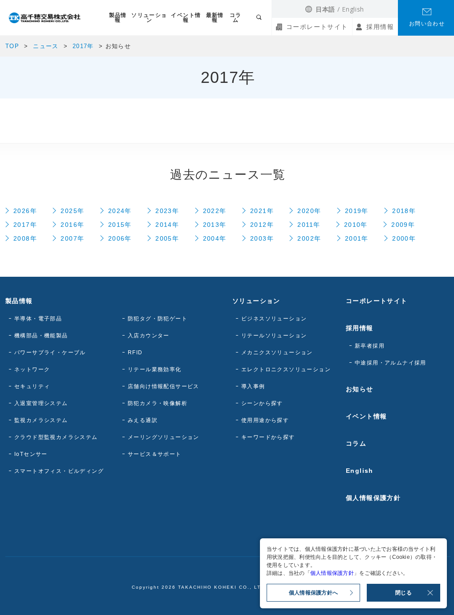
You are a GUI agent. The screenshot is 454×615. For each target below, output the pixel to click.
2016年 (72, 224)
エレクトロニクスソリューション (286, 369)
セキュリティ (32, 386)
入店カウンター (149, 335)
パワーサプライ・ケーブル (50, 352)
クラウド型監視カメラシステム (56, 437)
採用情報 (380, 26)
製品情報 (118, 17)
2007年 (72, 238)
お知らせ (359, 389)
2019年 (357, 210)
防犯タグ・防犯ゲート (157, 319)
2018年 (404, 210)
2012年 (262, 224)
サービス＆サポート (155, 454)
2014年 (167, 224)
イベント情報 (186, 17)
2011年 (308, 224)
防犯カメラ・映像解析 (157, 403)
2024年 (120, 210)
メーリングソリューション (163, 437)
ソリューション (149, 17)
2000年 (404, 238)
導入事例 (253, 386)
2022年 (215, 210)
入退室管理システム (41, 403)
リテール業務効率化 (155, 369)
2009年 (403, 224)
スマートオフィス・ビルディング (59, 471)
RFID (135, 352)
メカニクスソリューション (277, 352)
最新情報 (215, 17)
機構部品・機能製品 (41, 335)
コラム (236, 17)
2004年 (215, 238)
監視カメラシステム (41, 420)
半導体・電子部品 (38, 319)
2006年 (120, 238)
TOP (12, 46)
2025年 (72, 210)
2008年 (25, 238)
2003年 (262, 238)
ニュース (46, 46)
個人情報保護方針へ (313, 593)
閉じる (403, 593)
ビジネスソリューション (274, 319)
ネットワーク (32, 369)
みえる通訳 (143, 420)
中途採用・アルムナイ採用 (390, 363)
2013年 (215, 224)
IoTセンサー (31, 454)
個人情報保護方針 (373, 497)
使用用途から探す (265, 420)
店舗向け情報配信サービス (163, 386)
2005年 (167, 238)
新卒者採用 (370, 346)
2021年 (262, 210)
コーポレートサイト (317, 26)
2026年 (25, 210)
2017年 (83, 46)
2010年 (356, 224)
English (353, 9)
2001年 (357, 238)
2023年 (167, 210)
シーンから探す (262, 403)
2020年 (309, 210)
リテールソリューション (274, 335)
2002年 (309, 238)
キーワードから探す (268, 437)
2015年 (120, 224)
